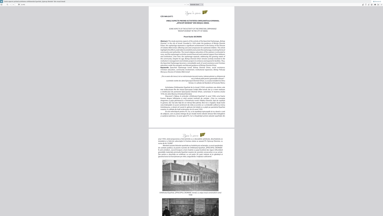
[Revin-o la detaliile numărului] (1, 1)
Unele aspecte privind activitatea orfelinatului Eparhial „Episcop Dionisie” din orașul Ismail (34, 1)
